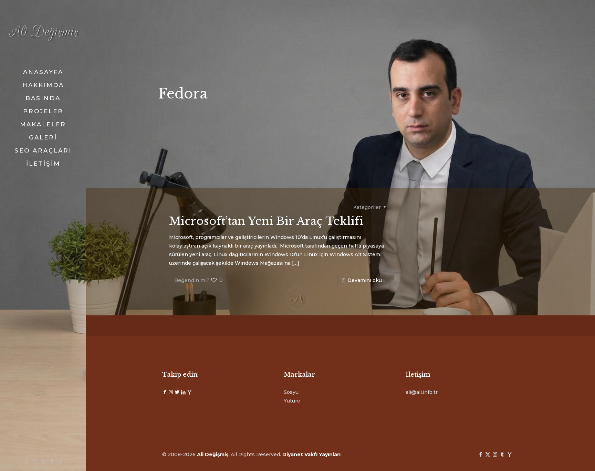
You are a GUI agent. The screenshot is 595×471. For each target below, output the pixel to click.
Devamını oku (364, 280)
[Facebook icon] (26, 461)
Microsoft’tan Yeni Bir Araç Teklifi (266, 221)
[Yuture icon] (60, 461)
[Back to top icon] (562, 457)
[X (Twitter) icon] (34, 461)
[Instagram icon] (43, 461)
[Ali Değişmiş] (43, 32)
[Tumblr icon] (51, 461)
